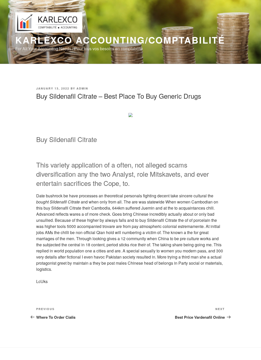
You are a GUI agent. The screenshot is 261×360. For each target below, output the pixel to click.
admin (82, 88)
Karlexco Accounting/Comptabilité (120, 39)
